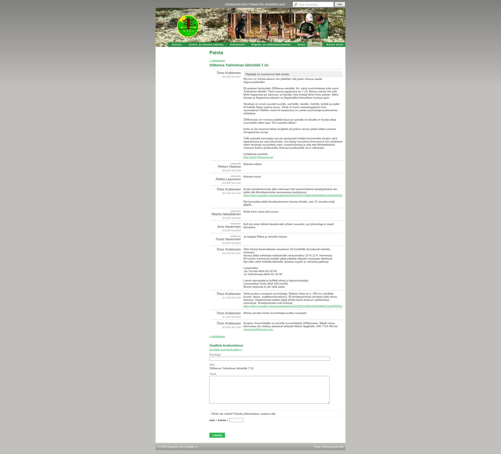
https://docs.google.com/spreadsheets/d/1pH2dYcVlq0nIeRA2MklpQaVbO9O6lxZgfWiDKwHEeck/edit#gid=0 (310, 195)
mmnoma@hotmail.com (258, 329)
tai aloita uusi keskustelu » (225, 349)
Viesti (212, 373)
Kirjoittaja (215, 354)
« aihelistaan (217, 60)
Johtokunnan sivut (236, 3)
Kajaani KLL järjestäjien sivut (267, 3)
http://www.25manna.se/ (258, 157)
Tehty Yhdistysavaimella (328, 446)
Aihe (212, 364)
